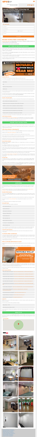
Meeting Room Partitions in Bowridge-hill (8, 430)
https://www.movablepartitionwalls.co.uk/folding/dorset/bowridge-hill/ (23, 276)
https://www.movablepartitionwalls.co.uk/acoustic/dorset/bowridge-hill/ (24, 278)
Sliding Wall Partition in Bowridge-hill (8, 431)
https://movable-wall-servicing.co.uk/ (19, 294)
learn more (18, 183)
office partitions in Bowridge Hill (12, 117)
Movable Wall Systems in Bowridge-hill (8, 429)
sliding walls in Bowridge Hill (12, 132)
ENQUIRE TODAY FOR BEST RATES (18, 122)
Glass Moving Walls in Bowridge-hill (8, 434)
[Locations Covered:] (2, 1)
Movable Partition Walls (6, 41)
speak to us (18, 312)
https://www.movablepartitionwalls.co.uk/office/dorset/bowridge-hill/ (23, 271)
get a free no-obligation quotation (18, 46)
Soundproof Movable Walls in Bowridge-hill (9, 433)
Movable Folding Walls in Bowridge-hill (8, 432)
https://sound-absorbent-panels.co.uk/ (20, 292)
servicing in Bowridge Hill (12, 198)
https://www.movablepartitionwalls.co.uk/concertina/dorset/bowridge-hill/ (23, 286)
